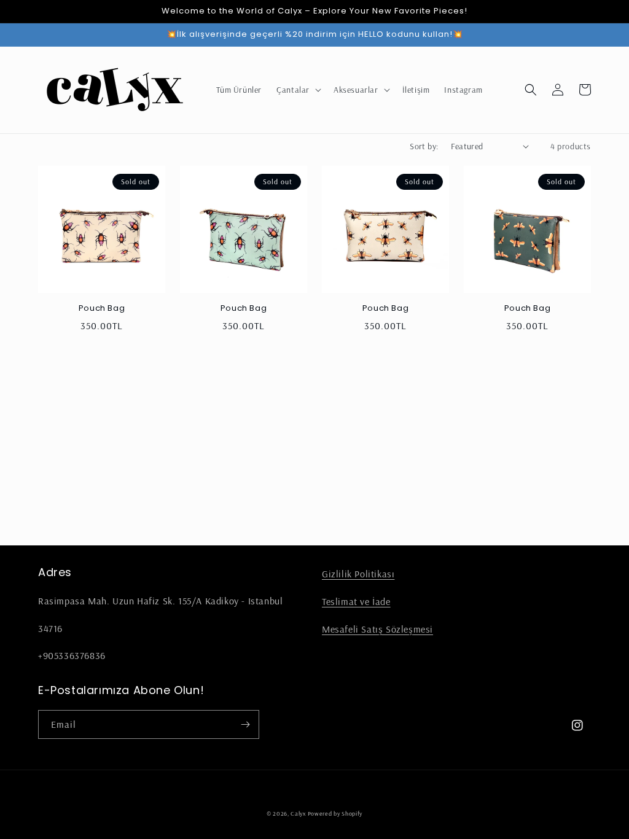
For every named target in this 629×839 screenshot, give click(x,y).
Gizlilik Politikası (358, 574)
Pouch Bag (102, 308)
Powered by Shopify (335, 814)
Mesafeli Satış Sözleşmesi (377, 629)
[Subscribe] (245, 724)
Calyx (299, 814)
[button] (297, 90)
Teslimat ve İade (356, 601)
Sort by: (424, 146)
